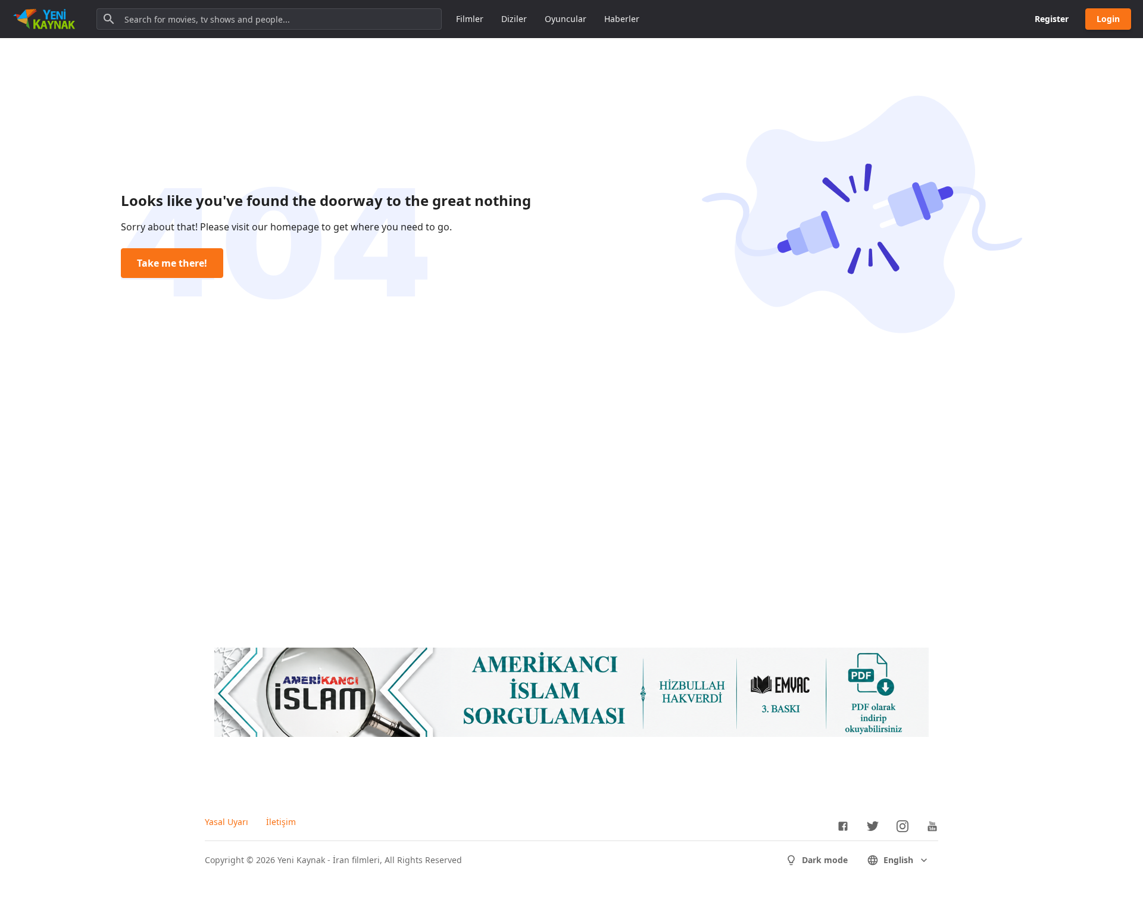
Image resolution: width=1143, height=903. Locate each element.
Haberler (621, 18)
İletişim (281, 821)
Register (1052, 18)
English (898, 859)
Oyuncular (565, 18)
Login (1108, 18)
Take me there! (172, 263)
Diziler (514, 18)
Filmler (469, 18)
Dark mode (825, 859)
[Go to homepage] (44, 19)
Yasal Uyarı (226, 821)
